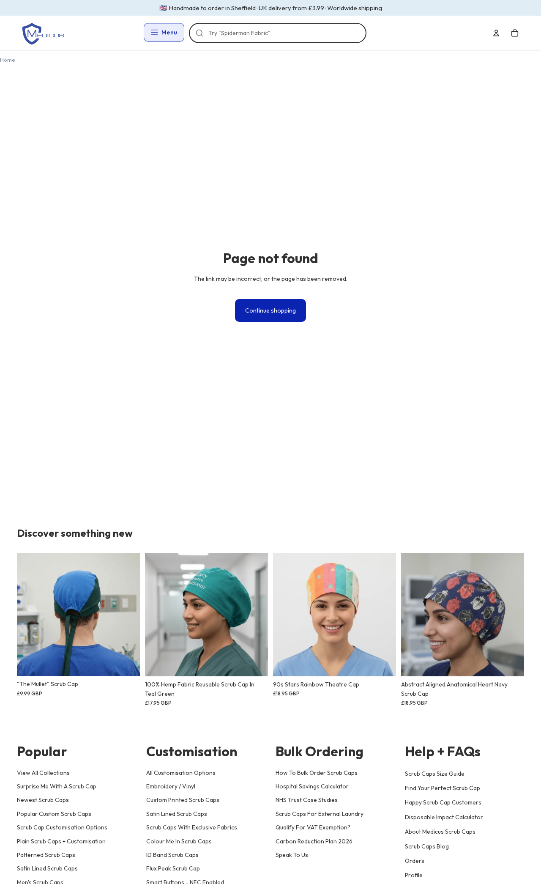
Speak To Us (292, 855)
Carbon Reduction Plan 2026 (314, 841)
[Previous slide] (29, 614)
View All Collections (43, 772)
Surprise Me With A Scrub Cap (56, 786)
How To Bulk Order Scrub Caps (317, 772)
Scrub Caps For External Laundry (319, 813)
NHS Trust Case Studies (307, 800)
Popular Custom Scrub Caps (54, 813)
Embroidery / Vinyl (170, 786)
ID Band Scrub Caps (172, 855)
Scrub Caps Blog (427, 846)
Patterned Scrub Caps (46, 855)
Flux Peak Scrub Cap (173, 868)
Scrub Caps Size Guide (434, 773)
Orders (414, 861)
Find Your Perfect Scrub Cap (442, 788)
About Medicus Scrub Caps (440, 831)
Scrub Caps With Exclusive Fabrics (191, 827)
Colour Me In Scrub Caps (179, 841)
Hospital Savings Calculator (312, 786)
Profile (414, 875)
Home (7, 59)
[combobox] (282, 33)
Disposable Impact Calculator (444, 817)
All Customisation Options (181, 772)
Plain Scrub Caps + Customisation (61, 841)
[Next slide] (127, 614)
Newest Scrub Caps (43, 800)
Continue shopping (270, 310)
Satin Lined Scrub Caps (47, 868)
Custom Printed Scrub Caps (182, 800)
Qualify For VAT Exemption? (313, 827)
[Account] (496, 33)
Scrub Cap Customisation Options (62, 827)
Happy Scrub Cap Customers (443, 802)
